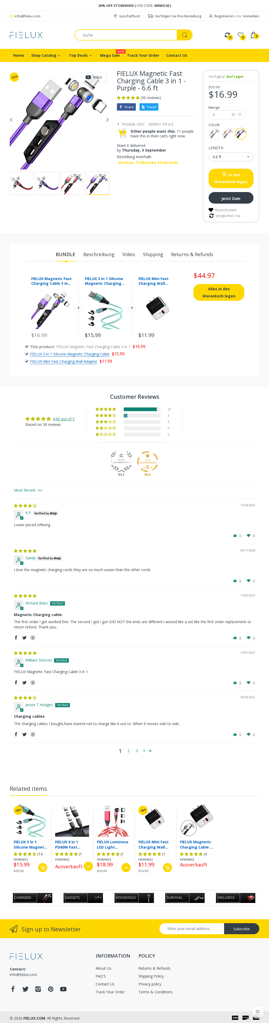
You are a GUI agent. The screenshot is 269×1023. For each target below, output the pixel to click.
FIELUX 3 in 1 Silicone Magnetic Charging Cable (104, 283)
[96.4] (147, 461)
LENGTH (216, 147)
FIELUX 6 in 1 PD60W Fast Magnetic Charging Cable (69, 844)
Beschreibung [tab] (99, 254)
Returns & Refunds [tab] (192, 254)
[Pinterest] (51, 990)
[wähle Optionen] (88, 866)
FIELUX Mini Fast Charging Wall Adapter (153, 283)
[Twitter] (25, 990)
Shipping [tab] (153, 254)
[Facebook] (13, 990)
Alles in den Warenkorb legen (219, 292)
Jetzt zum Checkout (230, 200)
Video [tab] (128, 254)
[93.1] (121, 461)
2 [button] (128, 750)
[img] (25, 505)
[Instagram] (38, 990)
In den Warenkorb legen (231, 178)
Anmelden (251, 16)
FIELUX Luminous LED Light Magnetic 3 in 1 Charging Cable (112, 844)
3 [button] (137, 750)
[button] (129, 97)
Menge (214, 107)
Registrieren (224, 16)
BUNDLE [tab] (65, 254)
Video (97, 77)
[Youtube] (63, 990)
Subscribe (242, 928)
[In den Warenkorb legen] (42, 867)
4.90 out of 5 (64, 418)
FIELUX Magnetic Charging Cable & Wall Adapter (196, 844)
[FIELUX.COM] (38, 35)
